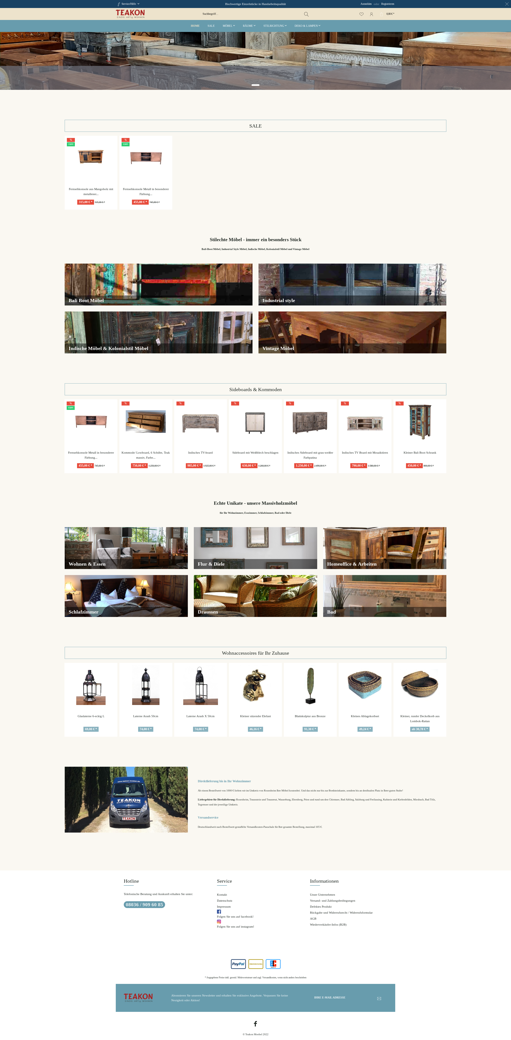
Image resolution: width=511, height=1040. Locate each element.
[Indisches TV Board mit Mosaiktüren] (310, 422)
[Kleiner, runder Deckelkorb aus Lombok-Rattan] (365, 685)
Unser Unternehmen (322, 894)
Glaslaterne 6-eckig (420, 716)
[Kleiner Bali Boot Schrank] (365, 422)
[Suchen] (306, 14)
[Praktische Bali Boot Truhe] (420, 422)
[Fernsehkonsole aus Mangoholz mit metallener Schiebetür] (91, 158)
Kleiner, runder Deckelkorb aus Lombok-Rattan (365, 719)
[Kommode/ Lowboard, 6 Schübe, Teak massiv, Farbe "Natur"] (91, 422)
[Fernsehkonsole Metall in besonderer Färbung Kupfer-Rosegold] (146, 158)
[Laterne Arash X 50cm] (146, 685)
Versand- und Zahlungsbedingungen (332, 900)
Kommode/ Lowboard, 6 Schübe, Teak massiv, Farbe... (91, 455)
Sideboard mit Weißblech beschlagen (200, 452)
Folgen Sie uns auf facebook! (235, 916)
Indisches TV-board (145, 452)
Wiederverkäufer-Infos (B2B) (328, 924)
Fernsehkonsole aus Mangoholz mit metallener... (91, 191)
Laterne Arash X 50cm (146, 716)
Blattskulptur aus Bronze (255, 716)
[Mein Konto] (371, 14)
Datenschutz (224, 900)
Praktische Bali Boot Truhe (420, 452)
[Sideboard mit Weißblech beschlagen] (200, 422)
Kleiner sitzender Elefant (200, 716)
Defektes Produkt (321, 906)
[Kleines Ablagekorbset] (310, 685)
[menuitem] (360, 4)
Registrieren (387, 3)
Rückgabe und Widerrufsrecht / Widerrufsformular (341, 912)
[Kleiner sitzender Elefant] (200, 685)
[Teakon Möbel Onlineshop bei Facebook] (255, 1024)
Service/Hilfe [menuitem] (129, 3)
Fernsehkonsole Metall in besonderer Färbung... (146, 191)
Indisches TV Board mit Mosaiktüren (310, 452)
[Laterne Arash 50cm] (91, 685)
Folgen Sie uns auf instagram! (235, 926)
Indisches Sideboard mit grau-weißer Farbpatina (255, 455)
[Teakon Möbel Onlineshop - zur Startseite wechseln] (158, 14)
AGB (313, 918)
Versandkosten (269, 977)
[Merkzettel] (361, 14)
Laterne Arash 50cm (90, 716)
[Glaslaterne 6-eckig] (420, 685)
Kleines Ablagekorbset (310, 716)
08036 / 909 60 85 (144, 904)
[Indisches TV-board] (146, 422)
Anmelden (366, 3)
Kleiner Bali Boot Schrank (365, 452)
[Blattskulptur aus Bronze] (255, 685)
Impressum (224, 906)
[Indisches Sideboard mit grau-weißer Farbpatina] (255, 422)
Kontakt (222, 894)
